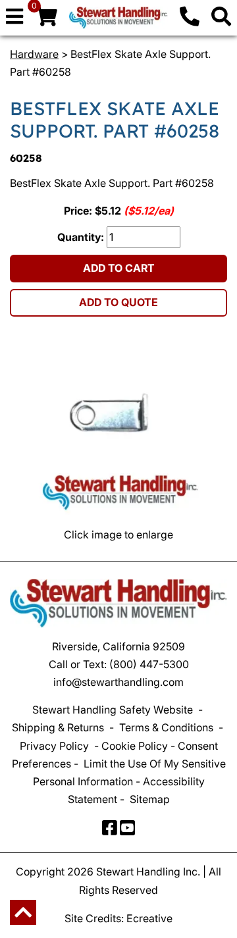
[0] (46, 19)
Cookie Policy (134, 745)
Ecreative (149, 918)
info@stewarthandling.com (118, 682)
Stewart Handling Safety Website (112, 709)
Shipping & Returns (58, 727)
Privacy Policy (54, 745)
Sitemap (150, 799)
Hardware (34, 54)
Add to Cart (119, 267)
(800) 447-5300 (149, 664)
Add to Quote (118, 302)
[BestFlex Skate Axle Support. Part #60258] (118, 428)
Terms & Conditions (166, 727)
